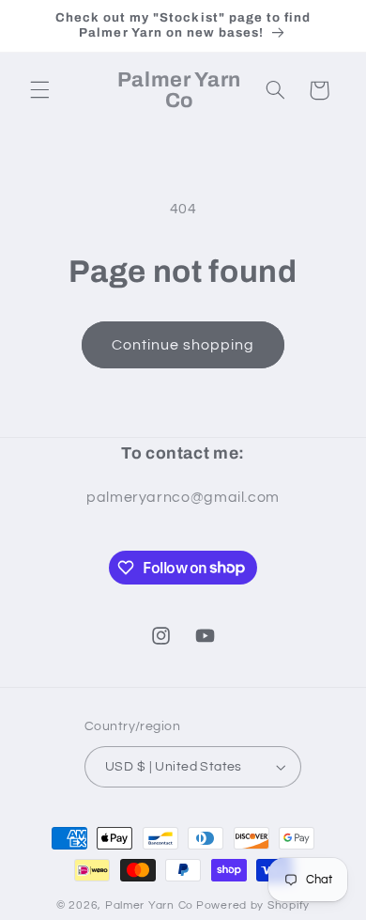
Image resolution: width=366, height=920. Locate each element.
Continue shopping (183, 344)
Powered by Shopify (253, 905)
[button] (39, 90)
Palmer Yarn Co (149, 905)
